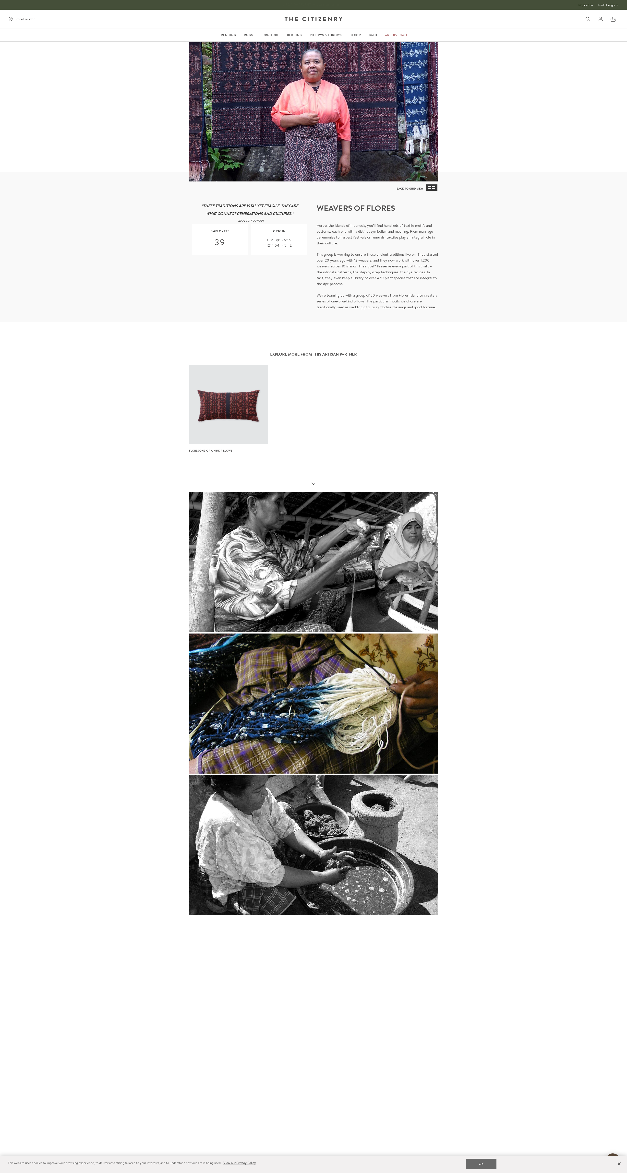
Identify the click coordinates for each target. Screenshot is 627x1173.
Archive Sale (396, 35)
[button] (613, 19)
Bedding (294, 35)
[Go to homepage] (313, 19)
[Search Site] (588, 19)
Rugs (248, 35)
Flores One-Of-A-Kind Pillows (210, 451)
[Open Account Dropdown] (600, 19)
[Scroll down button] (313, 484)
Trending (227, 35)
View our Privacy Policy (239, 1163)
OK (481, 1164)
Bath (373, 35)
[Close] (619, 1163)
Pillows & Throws (326, 35)
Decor (355, 35)
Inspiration (586, 5)
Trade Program (608, 5)
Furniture (270, 35)
